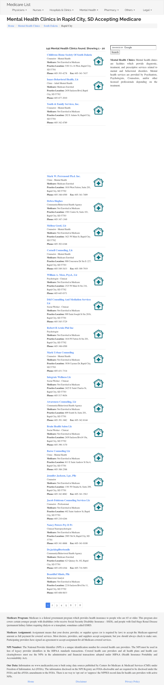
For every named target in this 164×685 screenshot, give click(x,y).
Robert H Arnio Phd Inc (60, 328)
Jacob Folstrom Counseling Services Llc (68, 500)
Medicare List (18, 4)
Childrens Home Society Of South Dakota (69, 54)
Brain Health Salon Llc (59, 426)
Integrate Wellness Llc (59, 377)
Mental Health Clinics (29, 25)
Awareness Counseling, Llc (61, 401)
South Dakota (51, 25)
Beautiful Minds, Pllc (58, 574)
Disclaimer (81, 681)
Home (11, 25)
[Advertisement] (82, 37)
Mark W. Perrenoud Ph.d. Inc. (63, 176)
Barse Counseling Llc (58, 451)
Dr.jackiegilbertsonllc (58, 549)
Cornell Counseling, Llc (60, 250)
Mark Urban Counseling (60, 352)
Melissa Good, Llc (56, 225)
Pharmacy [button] (110, 10)
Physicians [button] (18, 10)
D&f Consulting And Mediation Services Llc (69, 301)
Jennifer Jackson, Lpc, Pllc (61, 475)
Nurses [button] (37, 10)
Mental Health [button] (88, 10)
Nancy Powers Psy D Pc (60, 525)
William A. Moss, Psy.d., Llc (62, 275)
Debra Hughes (55, 201)
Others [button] (129, 10)
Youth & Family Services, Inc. (63, 104)
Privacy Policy (132, 681)
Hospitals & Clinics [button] (61, 10)
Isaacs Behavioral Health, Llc (62, 79)
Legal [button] (146, 10)
